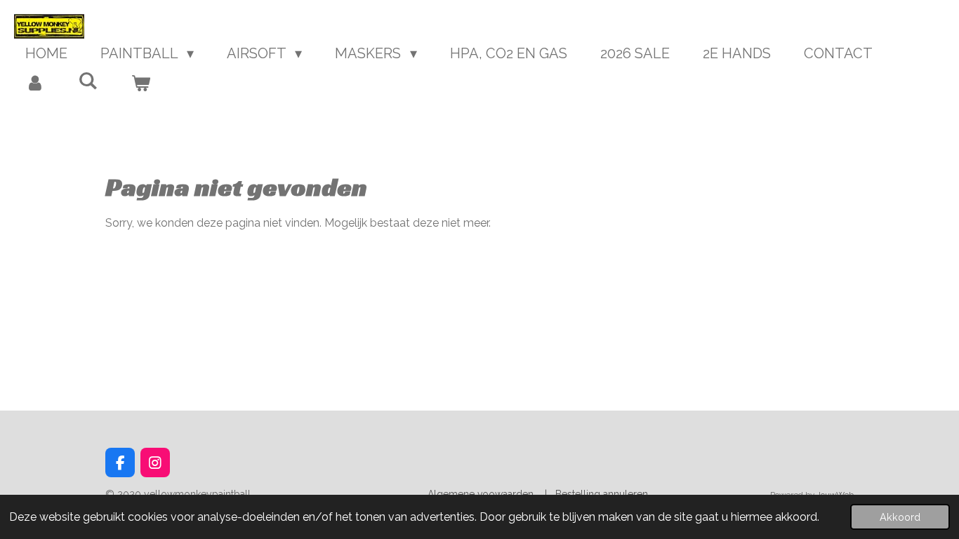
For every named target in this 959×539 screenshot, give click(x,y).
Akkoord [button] (900, 517)
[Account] (35, 83)
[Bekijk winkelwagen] (140, 83)
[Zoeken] (88, 80)
